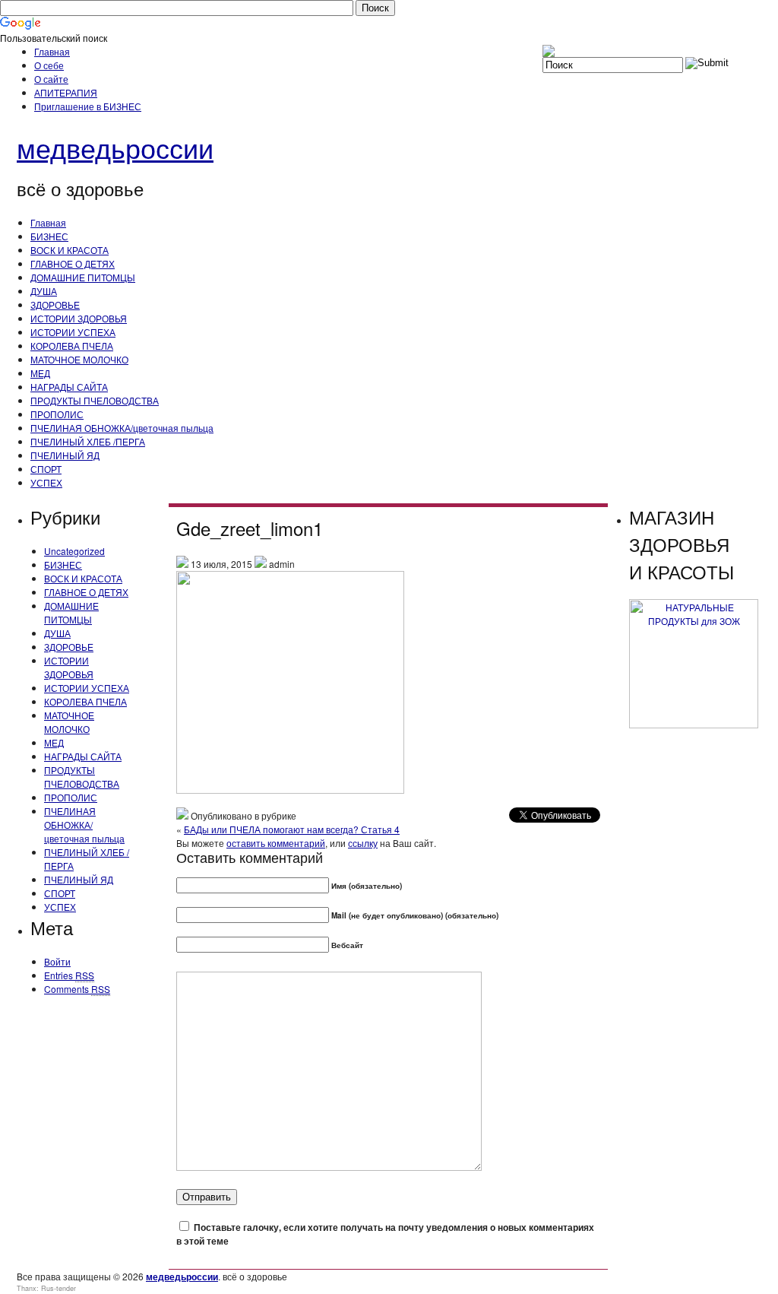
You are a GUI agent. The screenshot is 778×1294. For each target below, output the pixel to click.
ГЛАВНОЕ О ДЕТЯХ (72, 263)
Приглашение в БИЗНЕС (87, 106)
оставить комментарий (275, 842)
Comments (77, 988)
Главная (52, 51)
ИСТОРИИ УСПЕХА (72, 331)
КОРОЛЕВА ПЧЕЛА (71, 345)
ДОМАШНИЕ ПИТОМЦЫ (82, 277)
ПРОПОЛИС (57, 414)
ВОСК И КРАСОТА (69, 249)
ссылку (363, 842)
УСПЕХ (46, 482)
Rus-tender (58, 1288)
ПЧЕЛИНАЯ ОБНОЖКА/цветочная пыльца (121, 427)
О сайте (51, 78)
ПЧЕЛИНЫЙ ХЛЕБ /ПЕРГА (87, 441)
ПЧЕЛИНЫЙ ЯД (65, 455)
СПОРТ (46, 468)
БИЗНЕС (49, 236)
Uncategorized (74, 550)
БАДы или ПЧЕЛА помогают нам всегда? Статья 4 (292, 829)
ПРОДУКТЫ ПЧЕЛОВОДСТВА (94, 400)
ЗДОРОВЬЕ (55, 304)
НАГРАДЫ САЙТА (69, 386)
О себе (49, 65)
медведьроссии (115, 147)
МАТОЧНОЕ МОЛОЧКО (79, 359)
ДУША (43, 290)
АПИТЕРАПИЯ (65, 92)
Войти (57, 961)
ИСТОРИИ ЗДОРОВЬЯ (78, 318)
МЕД (40, 372)
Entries (69, 975)
